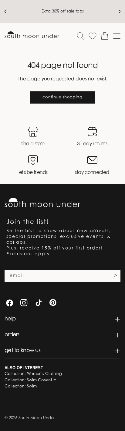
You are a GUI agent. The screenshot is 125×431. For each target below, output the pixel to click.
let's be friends (33, 172)
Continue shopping (62, 97)
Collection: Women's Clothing (33, 374)
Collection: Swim (21, 386)
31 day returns (92, 144)
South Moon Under (36, 418)
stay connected (92, 172)
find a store (32, 144)
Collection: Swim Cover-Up (30, 380)
